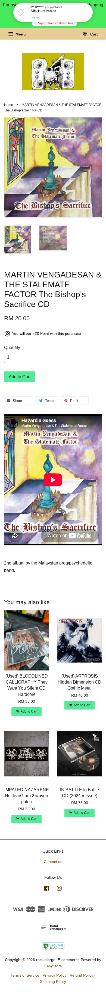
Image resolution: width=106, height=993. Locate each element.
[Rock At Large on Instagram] (59, 889)
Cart (93, 34)
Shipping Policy (53, 982)
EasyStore (53, 966)
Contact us (53, 862)
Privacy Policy (54, 975)
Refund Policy (81, 975)
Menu (20, 34)
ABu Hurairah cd (43, 11)
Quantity (12, 347)
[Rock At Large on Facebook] (47, 889)
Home (8, 105)
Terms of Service (25, 975)
